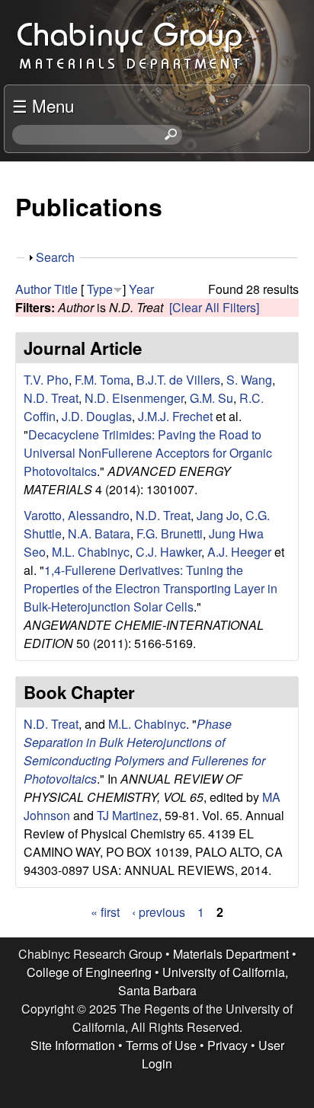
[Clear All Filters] (214, 307)
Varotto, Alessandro (77, 515)
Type (100, 289)
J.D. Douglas (97, 416)
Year (141, 289)
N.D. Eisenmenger (134, 398)
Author (33, 289)
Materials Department (231, 954)
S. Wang (249, 379)
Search (55, 257)
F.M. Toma (102, 379)
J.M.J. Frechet (175, 416)
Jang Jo (218, 515)
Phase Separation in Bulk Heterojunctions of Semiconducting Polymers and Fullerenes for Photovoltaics (144, 751)
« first (105, 912)
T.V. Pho (46, 379)
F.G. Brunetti (169, 533)
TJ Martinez (128, 815)
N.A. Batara (99, 533)
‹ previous (158, 912)
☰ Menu (43, 105)
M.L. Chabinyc (91, 551)
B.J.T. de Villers (178, 379)
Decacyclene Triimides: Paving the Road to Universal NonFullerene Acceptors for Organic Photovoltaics (148, 453)
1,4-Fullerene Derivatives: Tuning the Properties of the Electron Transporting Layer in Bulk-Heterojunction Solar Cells (150, 588)
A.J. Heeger (239, 551)
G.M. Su (211, 398)
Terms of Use (161, 1045)
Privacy (227, 1045)
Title (66, 289)
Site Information (72, 1045)
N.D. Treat (51, 398)
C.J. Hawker (168, 551)
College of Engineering (89, 972)
